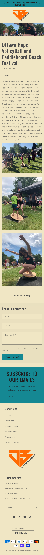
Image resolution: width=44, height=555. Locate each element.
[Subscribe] (36, 397)
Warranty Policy (11, 426)
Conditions (9, 421)
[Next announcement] (39, 3)
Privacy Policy (10, 437)
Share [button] (7, 75)
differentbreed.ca (18, 550)
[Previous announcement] (4, 3)
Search (8, 415)
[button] (5, 15)
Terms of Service (12, 443)
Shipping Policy (11, 432)
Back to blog (23, 295)
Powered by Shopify (31, 550)
